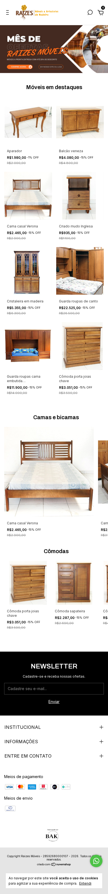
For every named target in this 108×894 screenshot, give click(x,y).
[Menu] (8, 13)
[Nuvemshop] (54, 864)
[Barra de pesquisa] (90, 13)
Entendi (85, 883)
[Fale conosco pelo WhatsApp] (96, 861)
